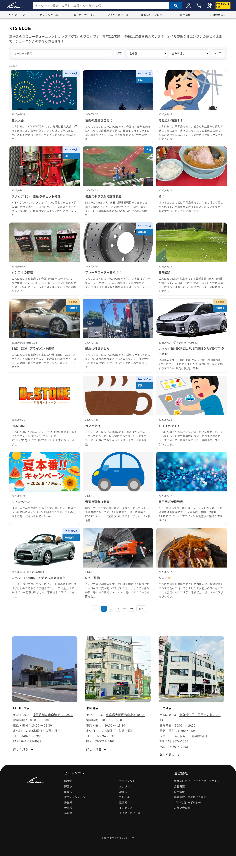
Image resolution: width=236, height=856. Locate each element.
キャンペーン (17, 15)
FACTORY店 (71, 73)
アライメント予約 (223, 5)
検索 (119, 53)
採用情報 (185, 15)
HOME (68, 781)
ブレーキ (124, 797)
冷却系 (123, 792)
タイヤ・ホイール (118, 15)
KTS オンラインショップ (122, 837)
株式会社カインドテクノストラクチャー (198, 781)
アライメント (127, 781)
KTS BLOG (20, 28)
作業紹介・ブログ (151, 15)
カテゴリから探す (50, 15)
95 (131, 608)
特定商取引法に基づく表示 (190, 797)
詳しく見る (20, 749)
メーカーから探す (84, 15)
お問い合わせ (182, 807)
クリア (218, 53)
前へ (94, 608)
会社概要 (179, 786)
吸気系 (68, 807)
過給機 (68, 813)
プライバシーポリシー (187, 802)
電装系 (123, 802)
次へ (141, 608)
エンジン (124, 786)
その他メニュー (219, 15)
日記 (140, 80)
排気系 (68, 802)
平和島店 (73, 301)
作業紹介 (142, 232)
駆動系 (68, 792)
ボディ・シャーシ (75, 797)
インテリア (126, 807)
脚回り (68, 786)
